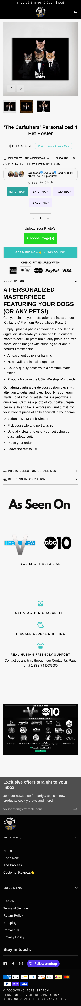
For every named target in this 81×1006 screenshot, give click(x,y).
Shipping (10, 923)
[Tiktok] (13, 963)
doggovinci (16, 990)
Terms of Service (15, 908)
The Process (12, 865)
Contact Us (60, 660)
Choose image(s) (40, 238)
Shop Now (10, 858)
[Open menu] (9, 12)
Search (8, 901)
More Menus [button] (14, 888)
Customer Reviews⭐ (19, 872)
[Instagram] (21, 963)
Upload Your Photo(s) (40, 228)
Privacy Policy (13, 937)
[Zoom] (11, 88)
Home (7, 850)
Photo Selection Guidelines (32, 471)
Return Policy (13, 915)
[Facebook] (5, 963)
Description (13, 281)
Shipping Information (27, 479)
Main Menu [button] (12, 837)
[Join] (72, 809)
